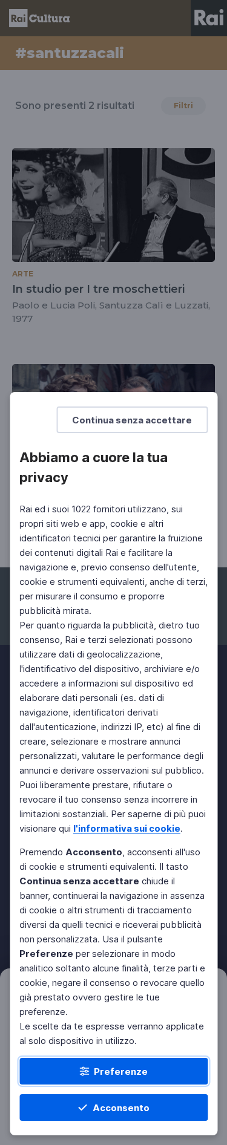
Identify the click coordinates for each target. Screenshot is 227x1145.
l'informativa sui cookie (126, 828)
